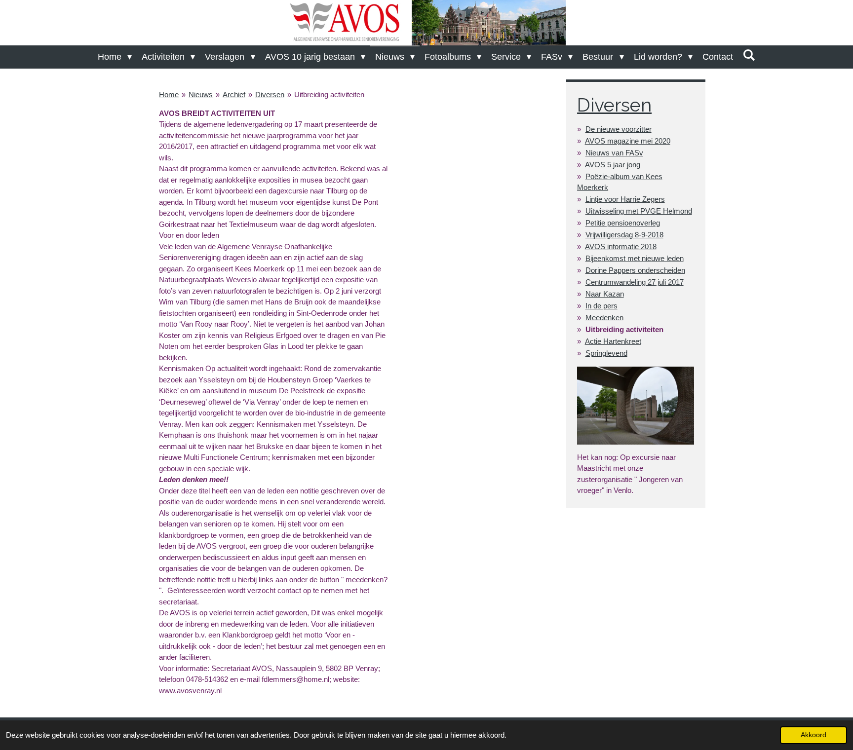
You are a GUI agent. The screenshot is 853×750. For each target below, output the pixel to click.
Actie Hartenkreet (613, 341)
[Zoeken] (749, 55)
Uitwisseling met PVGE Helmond (638, 211)
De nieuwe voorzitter (618, 129)
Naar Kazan (604, 294)
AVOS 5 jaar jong (612, 164)
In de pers (601, 305)
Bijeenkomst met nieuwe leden (634, 258)
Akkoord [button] (813, 735)
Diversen (269, 94)
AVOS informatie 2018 (621, 246)
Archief (234, 94)
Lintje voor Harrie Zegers (625, 199)
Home (169, 94)
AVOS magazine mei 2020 (627, 141)
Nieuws (201, 94)
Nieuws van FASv (614, 153)
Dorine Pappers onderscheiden (635, 270)
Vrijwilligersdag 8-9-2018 (624, 234)
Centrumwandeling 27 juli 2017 (634, 282)
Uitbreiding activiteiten (329, 94)
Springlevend (606, 353)
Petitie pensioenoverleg (622, 223)
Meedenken (604, 317)
